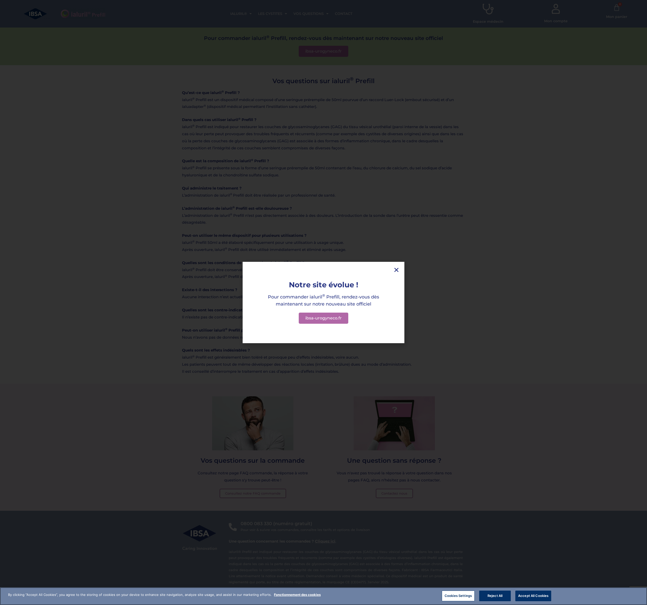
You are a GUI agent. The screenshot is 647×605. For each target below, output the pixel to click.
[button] (396, 270)
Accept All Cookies (533, 596)
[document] (323, 302)
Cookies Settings (458, 596)
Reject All (495, 596)
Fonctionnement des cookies (297, 595)
